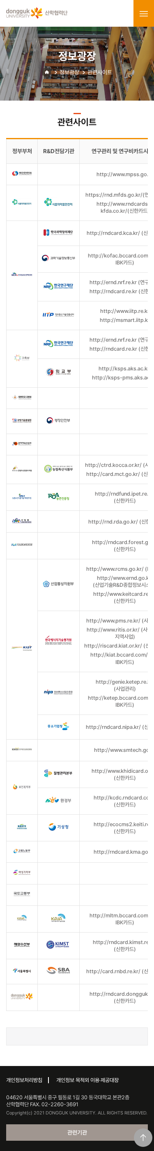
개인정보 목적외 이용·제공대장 (87, 1080)
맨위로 (143, 1137)
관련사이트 (99, 72)
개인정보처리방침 (24, 1080)
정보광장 (69, 72)
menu (144, 13)
